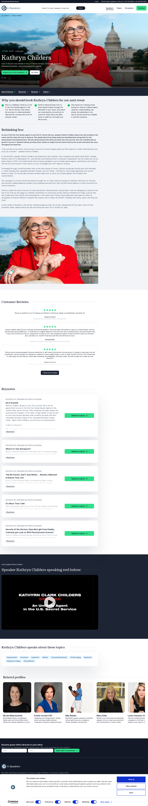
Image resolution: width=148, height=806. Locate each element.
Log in (96, 1)
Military (45, 657)
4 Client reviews (19, 51)
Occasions (129, 8)
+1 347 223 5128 (128, 1)
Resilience (87, 657)
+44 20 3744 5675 (140, 1)
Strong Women (29, 661)
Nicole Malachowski (12, 715)
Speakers (109, 8)
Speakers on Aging (13, 661)
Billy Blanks (70, 715)
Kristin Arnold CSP (43, 715)
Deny (131, 793)
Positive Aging (75, 657)
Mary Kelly (102, 715)
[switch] (58, 802)
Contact (141, 8)
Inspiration (35, 657)
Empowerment (12, 657)
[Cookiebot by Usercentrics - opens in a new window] (13, 802)
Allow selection (131, 786)
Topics (119, 8)
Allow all (131, 779)
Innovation (24, 657)
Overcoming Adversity (59, 657)
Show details (104, 802)
